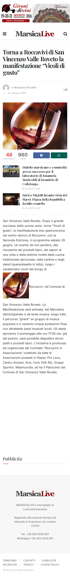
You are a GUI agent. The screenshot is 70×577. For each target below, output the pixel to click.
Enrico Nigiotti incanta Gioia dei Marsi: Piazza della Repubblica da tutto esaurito (44, 199)
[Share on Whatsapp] (59, 155)
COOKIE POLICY (50, 564)
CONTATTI (29, 560)
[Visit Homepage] (34, 33)
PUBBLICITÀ (49, 560)
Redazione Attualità (25, 87)
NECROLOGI (10, 564)
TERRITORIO (10, 560)
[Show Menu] (4, 33)
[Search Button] (65, 33)
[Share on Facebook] (41, 155)
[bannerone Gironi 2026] (35, 12)
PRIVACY (29, 564)
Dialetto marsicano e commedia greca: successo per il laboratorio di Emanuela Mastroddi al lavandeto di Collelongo (44, 175)
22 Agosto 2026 (32, 188)
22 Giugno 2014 (17, 92)
